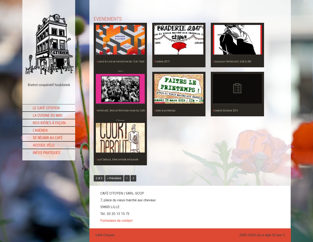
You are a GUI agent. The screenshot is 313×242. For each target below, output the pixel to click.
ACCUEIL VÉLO (44, 145)
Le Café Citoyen (46, 108)
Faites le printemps (164, 110)
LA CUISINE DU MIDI (47, 115)
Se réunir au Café (48, 137)
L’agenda (40, 130)
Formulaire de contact (116, 221)
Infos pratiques (46, 152)
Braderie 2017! (162, 61)
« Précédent (114, 178)
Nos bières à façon (49, 123)
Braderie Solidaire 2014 (225, 110)
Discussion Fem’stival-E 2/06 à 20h (232, 61)
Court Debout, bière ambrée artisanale (117, 159)
